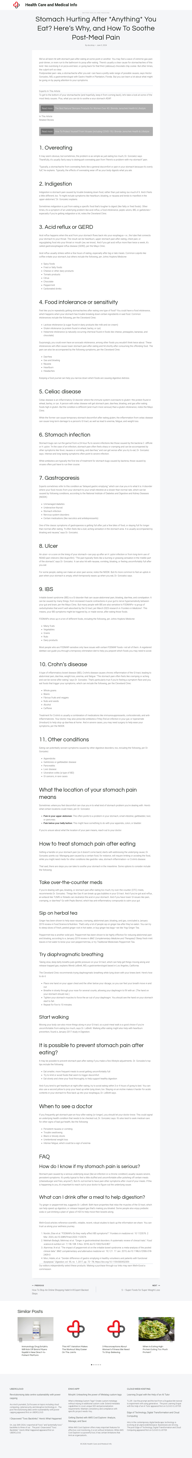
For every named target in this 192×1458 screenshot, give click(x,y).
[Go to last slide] (20, 1340)
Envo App (73, 1389)
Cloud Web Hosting (138, 1389)
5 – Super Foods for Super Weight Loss (141, 1287)
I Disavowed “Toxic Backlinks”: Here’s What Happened (36, 1418)
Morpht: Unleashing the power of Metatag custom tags (95, 1394)
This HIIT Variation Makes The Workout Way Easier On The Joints (75, 1349)
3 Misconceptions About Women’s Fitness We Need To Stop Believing (115, 1349)
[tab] (91, 1364)
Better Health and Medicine (96, 13)
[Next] (171, 1340)
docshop (91, 45)
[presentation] (35, 1329)
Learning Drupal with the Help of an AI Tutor (148, 1394)
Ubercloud (16, 1389)
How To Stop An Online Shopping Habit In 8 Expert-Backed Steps (60, 1289)
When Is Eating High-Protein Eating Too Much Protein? (155, 1349)
